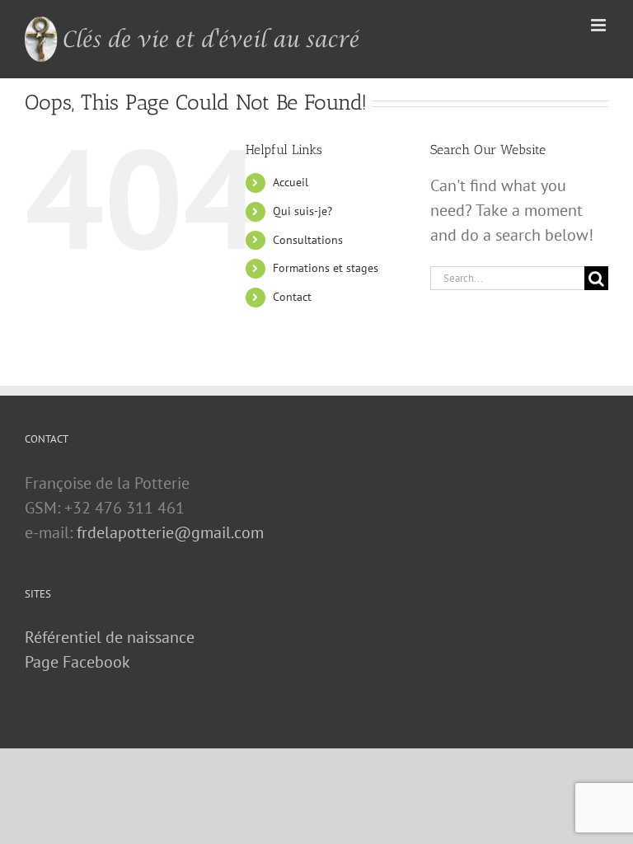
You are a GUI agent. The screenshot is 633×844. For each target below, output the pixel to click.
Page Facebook (77, 662)
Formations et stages (325, 267)
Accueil (290, 182)
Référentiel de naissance (110, 637)
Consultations (308, 239)
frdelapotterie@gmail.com (170, 532)
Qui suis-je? (302, 211)
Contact (292, 296)
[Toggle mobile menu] (599, 25)
